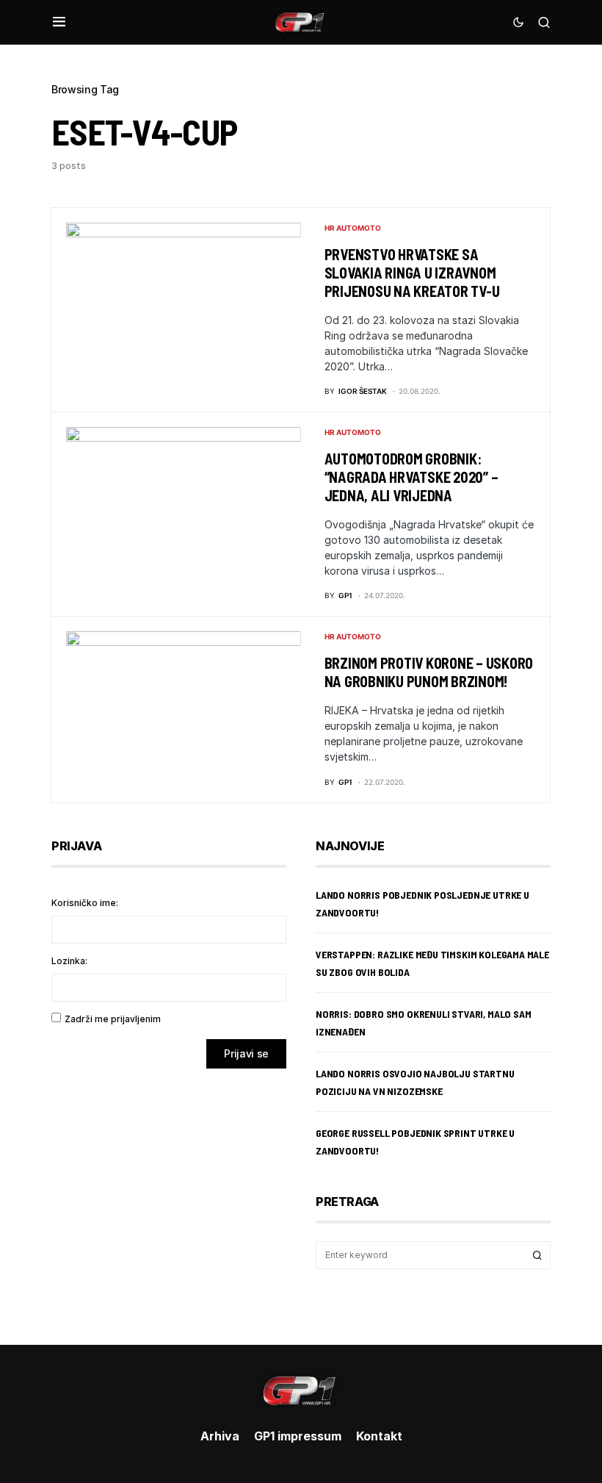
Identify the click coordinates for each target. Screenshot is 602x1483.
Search (537, 1255)
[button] (59, 22)
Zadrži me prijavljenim (113, 1018)
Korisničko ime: (84, 902)
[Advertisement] (168, 1196)
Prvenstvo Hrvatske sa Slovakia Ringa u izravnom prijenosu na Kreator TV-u (412, 272)
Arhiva (219, 1436)
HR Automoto (352, 227)
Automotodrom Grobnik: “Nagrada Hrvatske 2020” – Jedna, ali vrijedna (411, 477)
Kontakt (379, 1436)
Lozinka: (69, 960)
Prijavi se (246, 1053)
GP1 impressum (297, 1436)
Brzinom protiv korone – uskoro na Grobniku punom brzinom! (429, 672)
